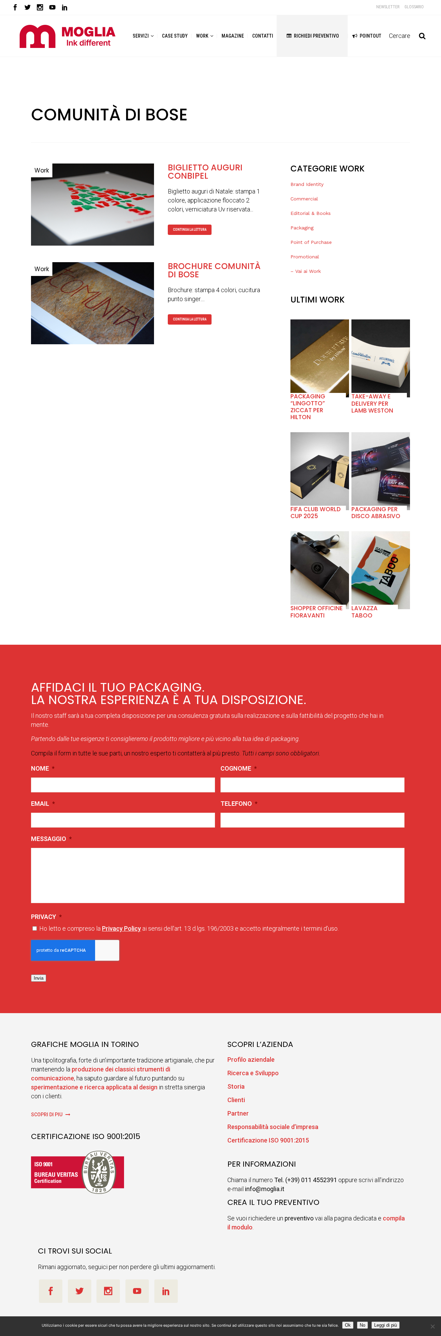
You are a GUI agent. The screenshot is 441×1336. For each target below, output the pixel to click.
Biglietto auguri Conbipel (205, 171)
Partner (238, 1113)
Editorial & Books (310, 213)
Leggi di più (385, 1325)
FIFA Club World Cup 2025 (315, 512)
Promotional (304, 256)
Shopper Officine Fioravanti (316, 611)
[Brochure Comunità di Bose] (92, 303)
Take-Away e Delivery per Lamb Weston (372, 403)
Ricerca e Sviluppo (253, 1073)
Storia (236, 1086)
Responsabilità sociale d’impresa (272, 1126)
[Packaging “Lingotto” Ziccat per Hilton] (319, 358)
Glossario (414, 6)
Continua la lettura (189, 229)
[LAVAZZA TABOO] (380, 570)
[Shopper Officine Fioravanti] (319, 570)
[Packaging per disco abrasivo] (380, 471)
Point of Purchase (311, 242)
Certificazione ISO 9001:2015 (268, 1140)
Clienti (236, 1100)
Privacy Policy (121, 928)
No (362, 1325)
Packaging (302, 227)
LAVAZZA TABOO (364, 611)
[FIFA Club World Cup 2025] (319, 471)
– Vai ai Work (305, 271)
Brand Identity (307, 184)
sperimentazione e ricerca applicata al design (94, 1087)
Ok (348, 1325)
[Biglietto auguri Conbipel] (92, 205)
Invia (38, 978)
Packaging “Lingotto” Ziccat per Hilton (307, 407)
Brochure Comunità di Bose (214, 270)
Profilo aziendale (251, 1059)
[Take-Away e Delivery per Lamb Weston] (380, 358)
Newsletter (387, 6)
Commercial (304, 198)
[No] (432, 1326)
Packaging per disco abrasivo (375, 512)
